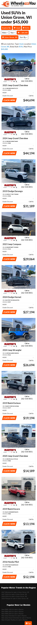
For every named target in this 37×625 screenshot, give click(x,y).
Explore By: (6, 27)
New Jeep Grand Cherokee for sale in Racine (16, 618)
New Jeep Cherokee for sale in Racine (14, 616)
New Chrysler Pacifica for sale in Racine (14, 620)
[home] (18, 4)
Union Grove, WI (10, 37)
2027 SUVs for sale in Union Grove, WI (14, 594)
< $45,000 (24, 32)
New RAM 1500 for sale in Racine (12, 609)
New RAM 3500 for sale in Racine (12, 611)
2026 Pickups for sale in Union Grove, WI (15, 598)
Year (12, 32)
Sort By (23, 37)
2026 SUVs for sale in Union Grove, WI (14, 596)
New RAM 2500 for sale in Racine (12, 614)
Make (4, 32)
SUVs (26, 27)
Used (18, 27)
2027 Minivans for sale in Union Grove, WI (15, 592)
